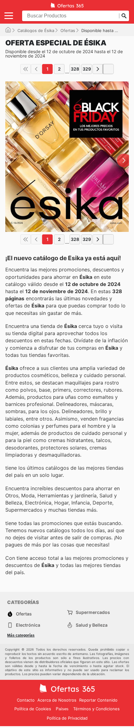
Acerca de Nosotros (56, 700)
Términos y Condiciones (96, 708)
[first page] (25, 69)
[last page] (108, 69)
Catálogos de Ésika (35, 30)
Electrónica (28, 625)
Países (62, 709)
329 (87, 68)
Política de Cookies (32, 708)
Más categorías (21, 635)
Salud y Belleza (92, 625)
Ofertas (67, 30)
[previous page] (36, 69)
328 (75, 68)
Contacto (26, 700)
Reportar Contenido (98, 700)
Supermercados (93, 612)
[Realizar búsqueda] (124, 16)
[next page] (98, 69)
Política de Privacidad (67, 718)
